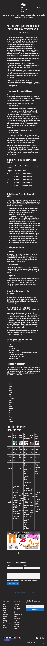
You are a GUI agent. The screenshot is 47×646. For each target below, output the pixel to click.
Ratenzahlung (6, 623)
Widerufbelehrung (18, 614)
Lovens (4, 608)
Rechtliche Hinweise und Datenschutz (17, 608)
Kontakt (5, 627)
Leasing (5, 621)
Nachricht (9, 571)
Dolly (4, 610)
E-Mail (25, 565)
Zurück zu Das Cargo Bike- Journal (24, 592)
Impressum (16, 604)
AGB (14, 612)
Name (8, 565)
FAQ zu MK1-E (17, 626)
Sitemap (15, 628)
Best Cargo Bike (32, 643)
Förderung (5, 625)
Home (4, 604)
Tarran (4, 612)
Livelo (4, 619)
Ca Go (4, 606)
